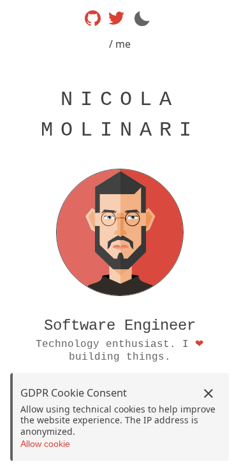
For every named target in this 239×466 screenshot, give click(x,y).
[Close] (208, 393)
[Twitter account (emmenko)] (116, 18)
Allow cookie (45, 444)
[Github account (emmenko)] (93, 18)
